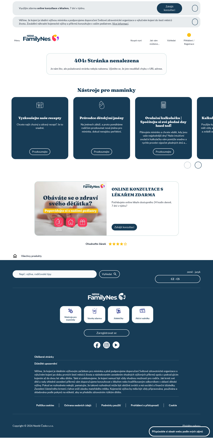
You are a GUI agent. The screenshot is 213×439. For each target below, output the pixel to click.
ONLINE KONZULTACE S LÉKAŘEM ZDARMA (137, 192)
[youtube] (116, 344)
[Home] (41, 38)
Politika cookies (45, 405)
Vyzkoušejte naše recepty (39, 118)
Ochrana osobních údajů (77, 405)
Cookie (173, 405)
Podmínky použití (111, 405)
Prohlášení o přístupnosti (145, 405)
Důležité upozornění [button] (45, 363)
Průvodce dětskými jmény (102, 118)
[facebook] (97, 344)
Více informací (120, 23)
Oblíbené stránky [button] (44, 357)
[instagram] (106, 344)
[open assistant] (179, 431)
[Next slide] (198, 165)
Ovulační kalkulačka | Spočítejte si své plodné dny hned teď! (163, 122)
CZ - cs (175, 279)
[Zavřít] (195, 8)
